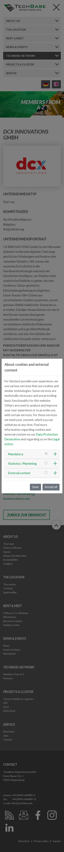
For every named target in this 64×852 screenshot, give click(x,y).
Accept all (51, 487)
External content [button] (19, 473)
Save (35, 487)
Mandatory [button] (15, 454)
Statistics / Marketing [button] (22, 463)
